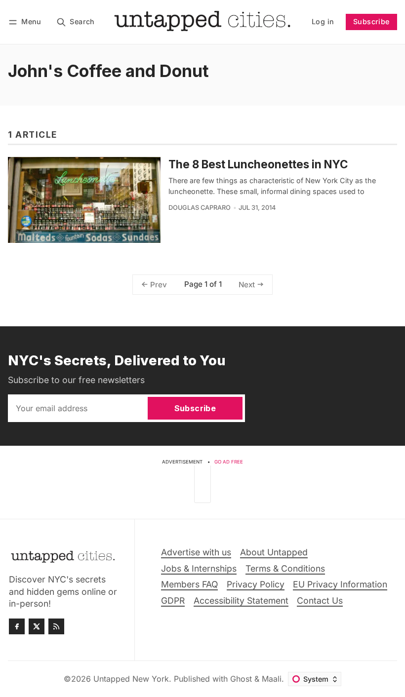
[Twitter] (36, 626)
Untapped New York (131, 679)
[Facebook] (17, 626)
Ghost (241, 679)
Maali (272, 679)
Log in (323, 21)
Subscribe (371, 21)
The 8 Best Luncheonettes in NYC (258, 164)
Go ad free (228, 462)
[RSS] (56, 626)
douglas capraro (199, 207)
